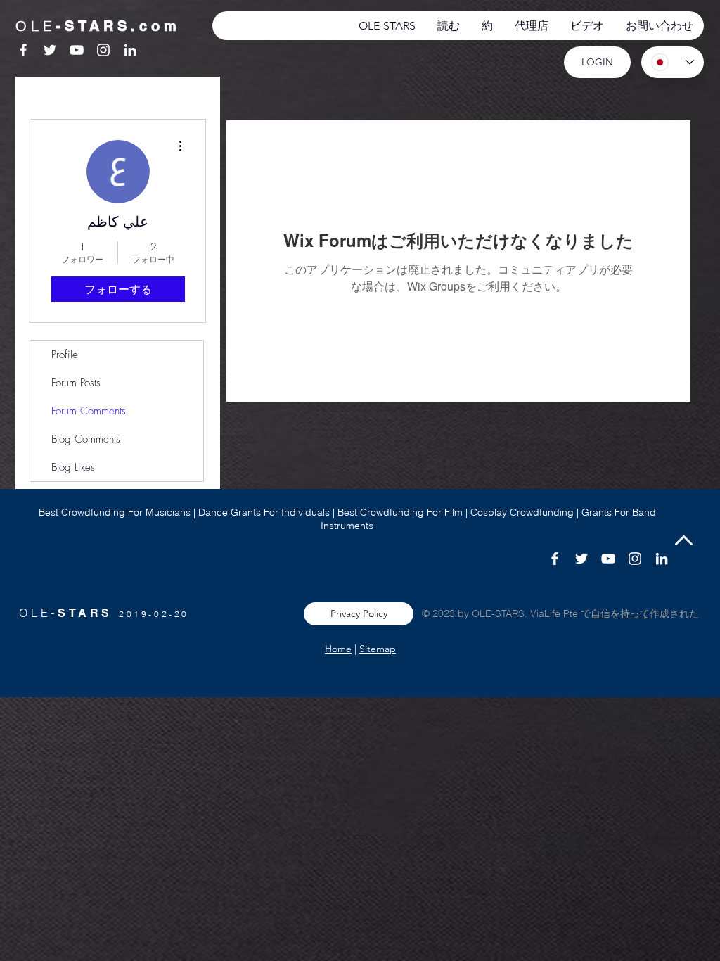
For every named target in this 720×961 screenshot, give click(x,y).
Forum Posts (76, 383)
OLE (35, 613)
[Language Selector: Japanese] (672, 62)
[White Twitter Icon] (49, 50)
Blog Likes (73, 467)
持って (635, 613)
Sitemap (377, 648)
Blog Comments (85, 439)
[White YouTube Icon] (76, 50)
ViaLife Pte (555, 613)
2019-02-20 (154, 614)
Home (338, 648)
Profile (64, 355)
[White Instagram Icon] (103, 50)
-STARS (85, 613)
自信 (600, 613)
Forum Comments (88, 411)
